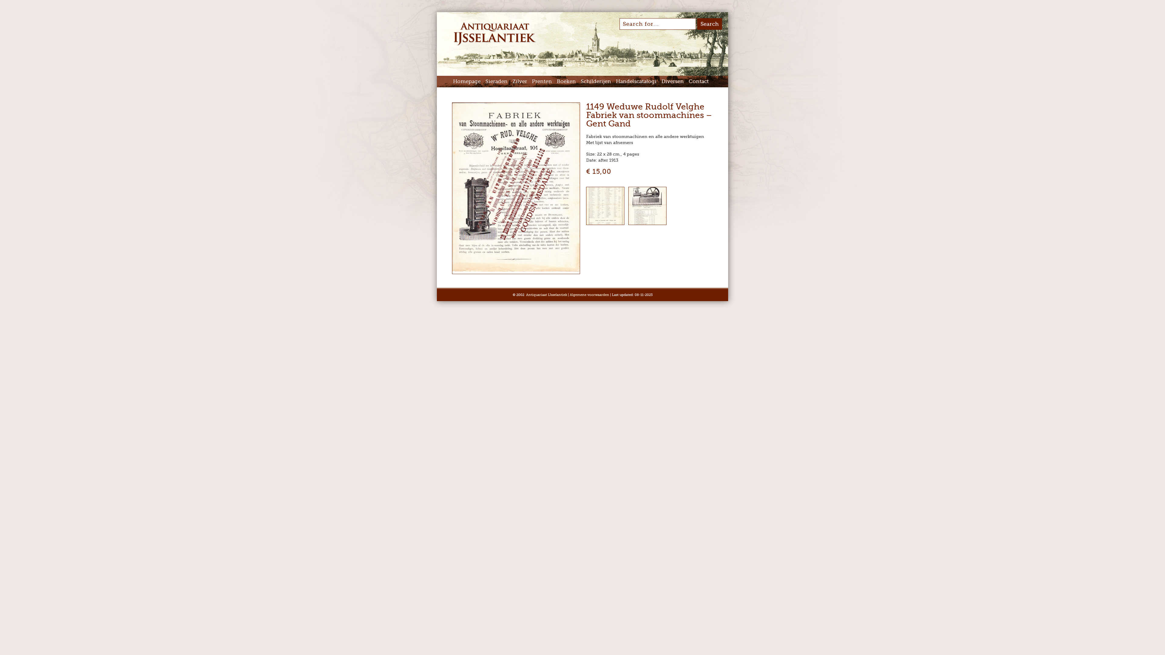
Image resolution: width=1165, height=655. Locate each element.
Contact (699, 81)
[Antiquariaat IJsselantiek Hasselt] (494, 44)
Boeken (566, 81)
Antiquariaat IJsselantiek (546, 295)
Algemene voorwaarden (589, 295)
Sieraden (496, 81)
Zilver (519, 81)
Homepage (467, 81)
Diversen (672, 81)
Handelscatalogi (636, 81)
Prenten (542, 81)
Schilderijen (596, 81)
